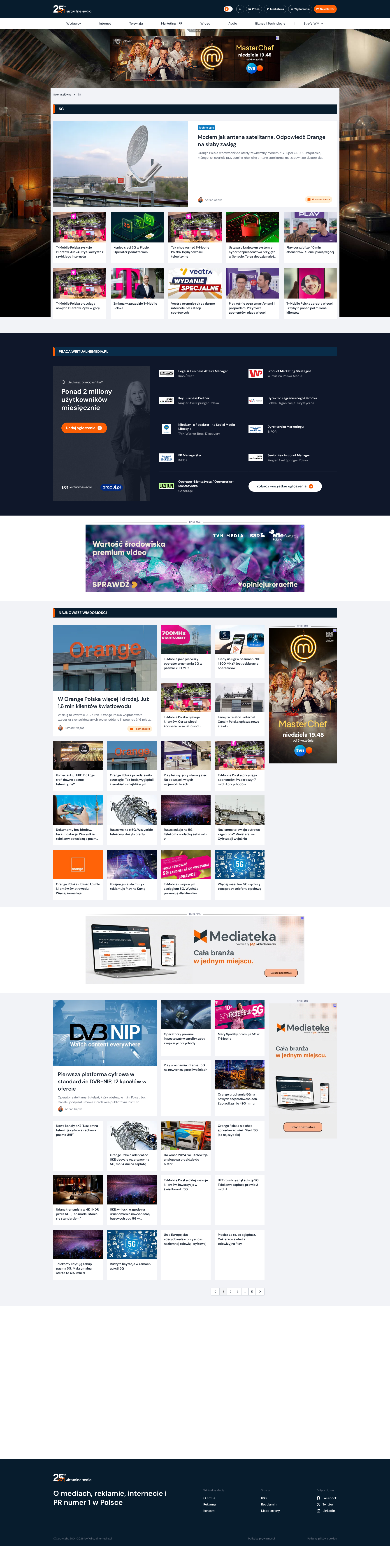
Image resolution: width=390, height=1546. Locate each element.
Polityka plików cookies (322, 1538)
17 (252, 1291)
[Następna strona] (260, 1291)
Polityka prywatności (261, 1538)
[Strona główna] (72, 9)
